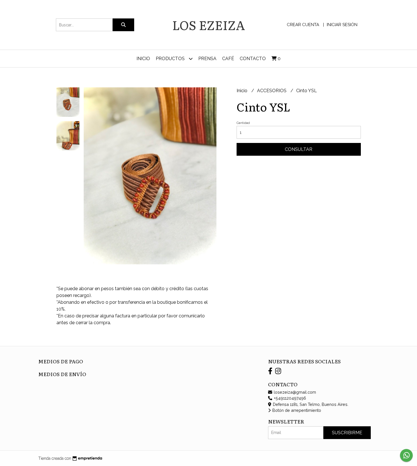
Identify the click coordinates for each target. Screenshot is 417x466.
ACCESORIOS (272, 90)
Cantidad (243, 123)
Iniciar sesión (342, 24)
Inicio (143, 58)
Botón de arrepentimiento (296, 410)
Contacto (253, 58)
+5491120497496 (289, 398)
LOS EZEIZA (208, 25)
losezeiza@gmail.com (294, 392)
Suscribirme (347, 432)
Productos (171, 58)
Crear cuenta (303, 24)
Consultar (298, 149)
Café (228, 58)
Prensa (207, 58)
